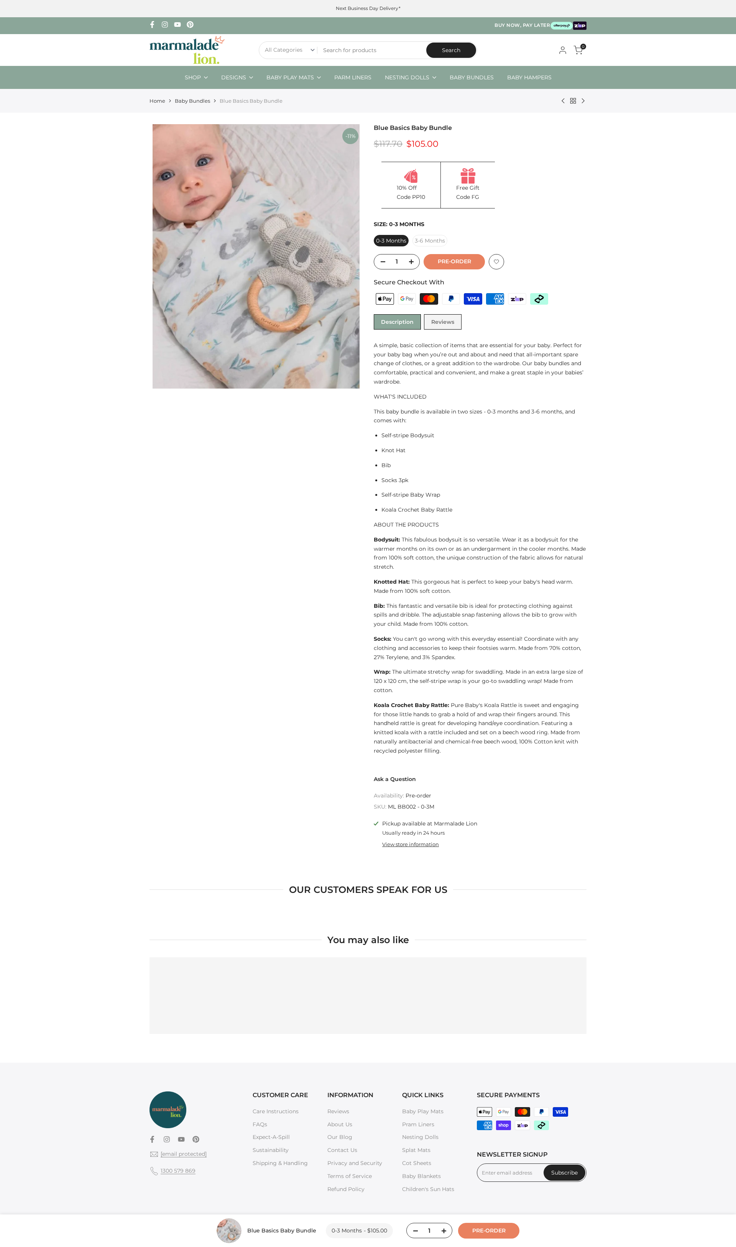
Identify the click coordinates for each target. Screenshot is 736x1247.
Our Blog (339, 1137)
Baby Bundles (192, 101)
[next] (347, 256)
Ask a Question (395, 779)
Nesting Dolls (420, 1137)
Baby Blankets (421, 1176)
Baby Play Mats (423, 1111)
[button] (496, 261)
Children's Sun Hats (428, 1189)
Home (157, 101)
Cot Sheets (416, 1163)
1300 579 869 (178, 1170)
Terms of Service (349, 1176)
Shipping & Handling (280, 1163)
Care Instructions (276, 1111)
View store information (410, 844)
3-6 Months (430, 240)
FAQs (260, 1124)
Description (397, 321)
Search (451, 50)
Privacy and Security (354, 1163)
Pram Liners (418, 1124)
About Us (339, 1124)
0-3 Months (391, 240)
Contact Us (342, 1150)
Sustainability (271, 1150)
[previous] (164, 256)
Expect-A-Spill (271, 1137)
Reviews (442, 321)
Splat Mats (416, 1150)
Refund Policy (346, 1189)
